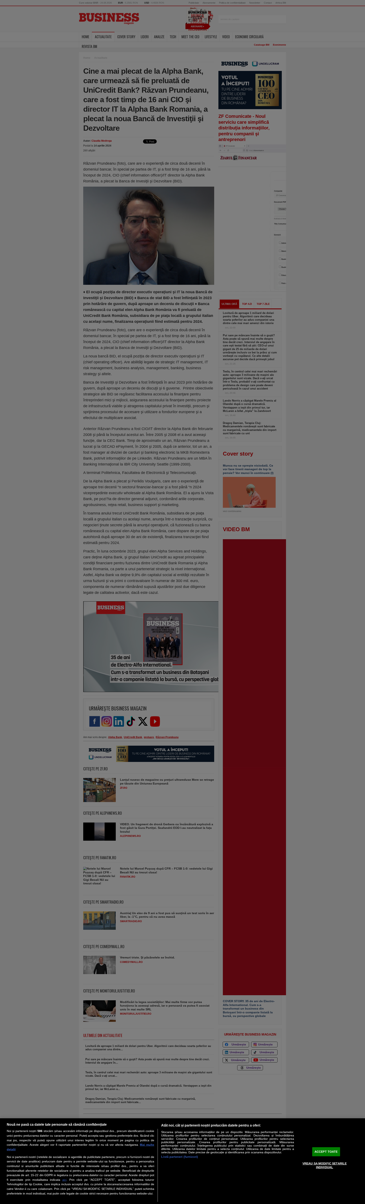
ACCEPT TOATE (326, 1151)
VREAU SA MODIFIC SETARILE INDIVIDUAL (324, 1165)
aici (64, 1179)
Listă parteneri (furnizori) (179, 1156)
